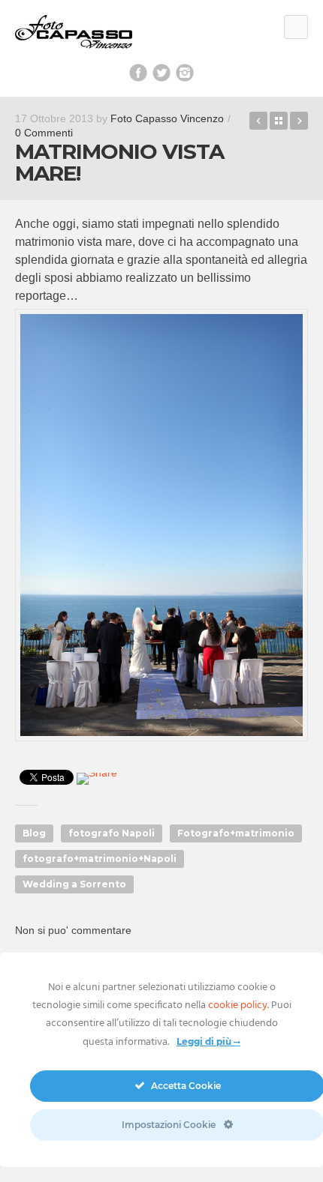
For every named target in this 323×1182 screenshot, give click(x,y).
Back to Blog (279, 121)
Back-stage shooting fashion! (258, 121)
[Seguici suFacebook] (138, 73)
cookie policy (237, 1005)
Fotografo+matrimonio (235, 833)
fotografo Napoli (111, 833)
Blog (34, 833)
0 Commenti (44, 133)
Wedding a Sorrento (74, 884)
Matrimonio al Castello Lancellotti (299, 121)
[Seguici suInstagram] (185, 73)
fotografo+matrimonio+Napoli (100, 858)
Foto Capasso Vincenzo (167, 118)
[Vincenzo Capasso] (73, 33)
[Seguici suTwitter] (161, 73)
